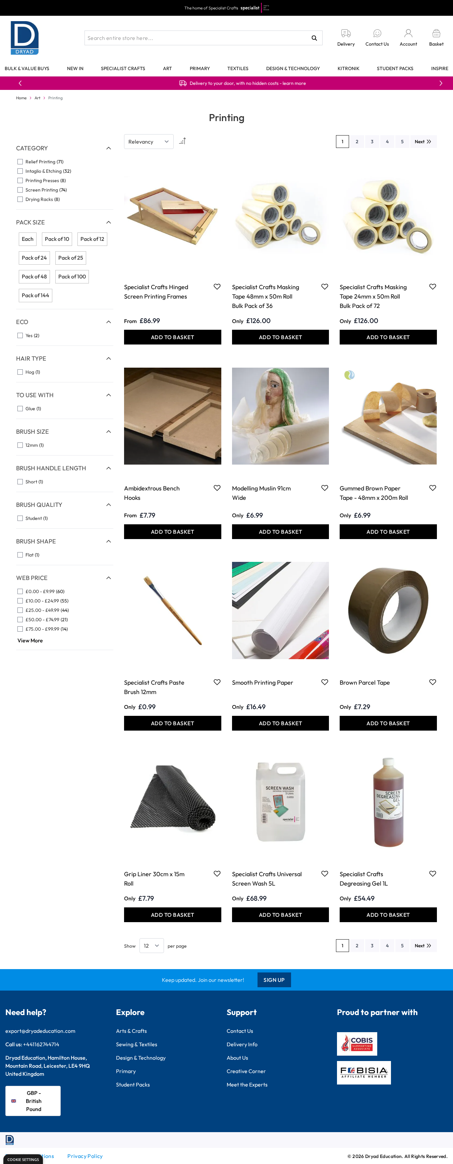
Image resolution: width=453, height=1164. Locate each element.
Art (167, 68)
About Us (237, 1057)
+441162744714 (41, 1044)
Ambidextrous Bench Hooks (152, 492)
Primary (200, 68)
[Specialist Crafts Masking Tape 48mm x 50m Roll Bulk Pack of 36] (280, 215)
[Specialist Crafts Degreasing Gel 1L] (388, 802)
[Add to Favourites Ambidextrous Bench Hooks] (217, 488)
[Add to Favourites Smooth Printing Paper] (325, 682)
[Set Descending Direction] (182, 142)
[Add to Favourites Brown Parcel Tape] (433, 682)
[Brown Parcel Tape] (388, 610)
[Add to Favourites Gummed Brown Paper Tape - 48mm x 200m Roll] (433, 488)
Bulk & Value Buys (27, 68)
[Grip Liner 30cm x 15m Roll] (172, 802)
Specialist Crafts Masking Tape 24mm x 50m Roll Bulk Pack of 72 (373, 296)
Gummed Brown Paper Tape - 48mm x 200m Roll (374, 492)
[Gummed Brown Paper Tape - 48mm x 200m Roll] (388, 416)
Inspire (439, 68)
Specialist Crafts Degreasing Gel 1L (364, 878)
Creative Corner (246, 1071)
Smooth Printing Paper (262, 682)
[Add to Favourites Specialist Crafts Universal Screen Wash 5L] (325, 873)
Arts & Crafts (131, 1030)
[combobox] (203, 38)
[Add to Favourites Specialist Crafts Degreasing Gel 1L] (433, 873)
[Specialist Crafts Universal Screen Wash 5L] (280, 802)
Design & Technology (293, 68)
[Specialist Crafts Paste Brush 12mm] (172, 610)
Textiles (237, 68)
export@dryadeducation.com (40, 1030)
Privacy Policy (85, 1156)
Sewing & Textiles (136, 1044)
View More (30, 640)
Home (21, 97)
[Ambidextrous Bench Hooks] (172, 416)
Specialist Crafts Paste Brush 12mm (154, 687)
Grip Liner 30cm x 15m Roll (154, 878)
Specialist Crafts (123, 68)
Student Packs (395, 68)
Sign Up (274, 979)
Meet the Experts (247, 1084)
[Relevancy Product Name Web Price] (149, 141)
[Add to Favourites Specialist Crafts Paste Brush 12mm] (217, 682)
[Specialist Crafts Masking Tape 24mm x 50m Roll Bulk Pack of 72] (388, 215)
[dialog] (23, 1159)
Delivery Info (242, 1044)
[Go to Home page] (25, 38)
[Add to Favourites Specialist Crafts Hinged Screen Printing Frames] (217, 286)
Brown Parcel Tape (365, 682)
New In (75, 68)
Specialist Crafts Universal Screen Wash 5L (267, 878)
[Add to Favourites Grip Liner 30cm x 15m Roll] (217, 873)
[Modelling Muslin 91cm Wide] (280, 416)
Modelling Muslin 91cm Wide (261, 492)
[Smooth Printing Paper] (280, 610)
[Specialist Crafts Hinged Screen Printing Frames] (172, 215)
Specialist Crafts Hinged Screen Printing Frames (156, 291)
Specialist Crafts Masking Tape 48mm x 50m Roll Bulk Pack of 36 (265, 296)
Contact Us (240, 1030)
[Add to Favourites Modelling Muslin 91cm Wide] (325, 488)
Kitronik (348, 68)
